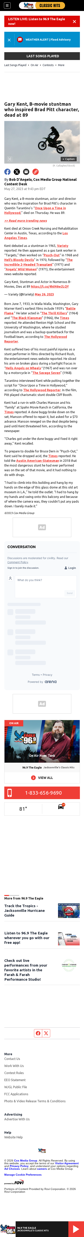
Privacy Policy (19, 1166)
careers (42, 1168)
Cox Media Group (25, 1160)
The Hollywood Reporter (42, 390)
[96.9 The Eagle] (42, 5)
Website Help (13, 1137)
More (61, 65)
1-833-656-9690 (43, 793)
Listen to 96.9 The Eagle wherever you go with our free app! (26, 938)
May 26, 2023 (44, 294)
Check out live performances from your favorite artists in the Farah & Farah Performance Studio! (25, 969)
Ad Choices (12, 1168)
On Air (34, 65)
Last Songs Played (15, 65)
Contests (48, 65)
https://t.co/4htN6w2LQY (50, 286)
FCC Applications (16, 1094)
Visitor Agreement (67, 1163)
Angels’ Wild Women (21, 269)
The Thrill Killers (54, 313)
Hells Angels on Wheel (23, 368)
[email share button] (26, 172)
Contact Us (12, 1059)
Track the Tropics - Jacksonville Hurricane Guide (24, 910)
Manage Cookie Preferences (23, 1174)
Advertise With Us (17, 1119)
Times (64, 318)
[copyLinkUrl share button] (35, 172)
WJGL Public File (15, 1087)
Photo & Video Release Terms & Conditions (35, 1101)
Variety (62, 245)
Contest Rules (14, 1073)
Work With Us (14, 1066)
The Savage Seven (46, 373)
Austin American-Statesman (37, 460)
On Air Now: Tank (42, 755)
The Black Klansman (27, 318)
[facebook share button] (7, 172)
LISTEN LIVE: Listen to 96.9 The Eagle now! (36, 21)
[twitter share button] (17, 172)
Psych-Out (52, 255)
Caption (69, 159)
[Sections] (7, 5)
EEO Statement (15, 1080)
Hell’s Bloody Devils (19, 260)
